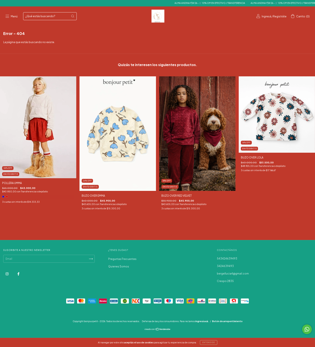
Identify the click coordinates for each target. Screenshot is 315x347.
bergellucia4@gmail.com (233, 273)
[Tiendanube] (157, 329)
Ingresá (266, 16)
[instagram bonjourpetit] (7, 274)
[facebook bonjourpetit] (18, 274)
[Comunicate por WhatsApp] (307, 329)
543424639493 (227, 258)
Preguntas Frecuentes (122, 259)
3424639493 (225, 266)
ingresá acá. (202, 321)
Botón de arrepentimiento (227, 321)
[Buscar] (72, 16)
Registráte (279, 16)
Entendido (208, 342)
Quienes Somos (118, 266)
